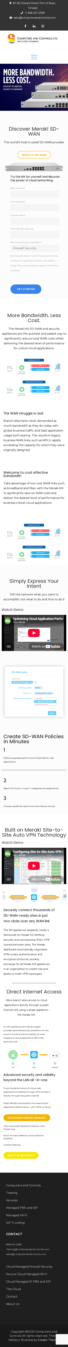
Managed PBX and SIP (22, 1207)
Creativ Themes (49, 1340)
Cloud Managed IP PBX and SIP (28, 1281)
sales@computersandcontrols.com (34, 17)
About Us (12, 1304)
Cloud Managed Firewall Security (29, 1266)
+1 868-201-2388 (34, 12)
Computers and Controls (23, 1185)
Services (11, 1200)
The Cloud (13, 1289)
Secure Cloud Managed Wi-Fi (26, 1274)
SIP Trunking (15, 1222)
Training (11, 1193)
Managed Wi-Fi (16, 1215)
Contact (11, 1296)
